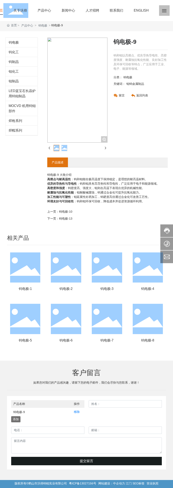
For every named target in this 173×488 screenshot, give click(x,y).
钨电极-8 (147, 340)
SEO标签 (138, 483)
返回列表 (142, 95)
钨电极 (42, 25)
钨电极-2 (66, 289)
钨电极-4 (147, 289)
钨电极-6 (66, 340)
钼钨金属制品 (135, 83)
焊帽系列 (15, 130)
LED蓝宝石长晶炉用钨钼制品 (22, 93)
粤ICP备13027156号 (82, 483)
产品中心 (27, 25)
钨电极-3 (107, 289)
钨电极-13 (65, 218)
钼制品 (14, 81)
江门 (129, 483)
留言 (122, 95)
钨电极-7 (107, 340)
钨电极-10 (65, 211)
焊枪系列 (15, 121)
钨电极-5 (25, 340)
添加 (16, 419)
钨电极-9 (19, 412)
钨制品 (14, 62)
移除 (77, 411)
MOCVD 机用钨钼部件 (22, 108)
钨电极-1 (25, 289)
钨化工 (14, 52)
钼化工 (14, 71)
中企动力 (119, 483)
